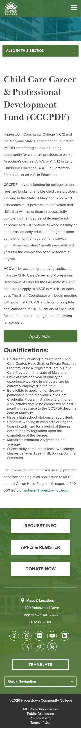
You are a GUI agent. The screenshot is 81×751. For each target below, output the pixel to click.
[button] (74, 8)
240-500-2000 (40, 622)
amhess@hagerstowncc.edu (45, 490)
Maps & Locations (40, 600)
